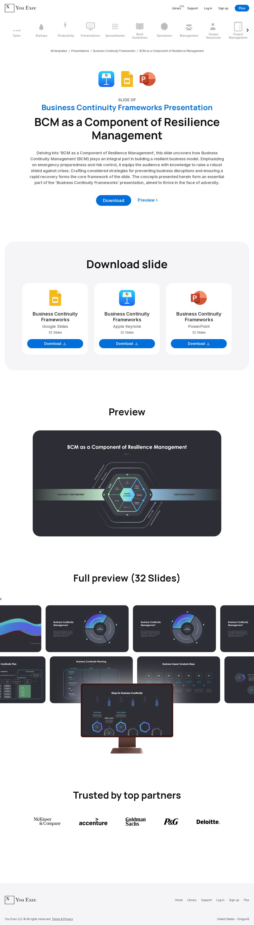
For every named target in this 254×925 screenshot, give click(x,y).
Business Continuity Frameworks (114, 50)
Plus (242, 8)
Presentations (80, 50)
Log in (208, 8)
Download (113, 200)
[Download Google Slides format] (127, 79)
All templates (59, 50)
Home (179, 900)
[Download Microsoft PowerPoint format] (147, 79)
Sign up (223, 8)
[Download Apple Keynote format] (106, 79)
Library (192, 900)
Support (192, 8)
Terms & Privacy (62, 919)
